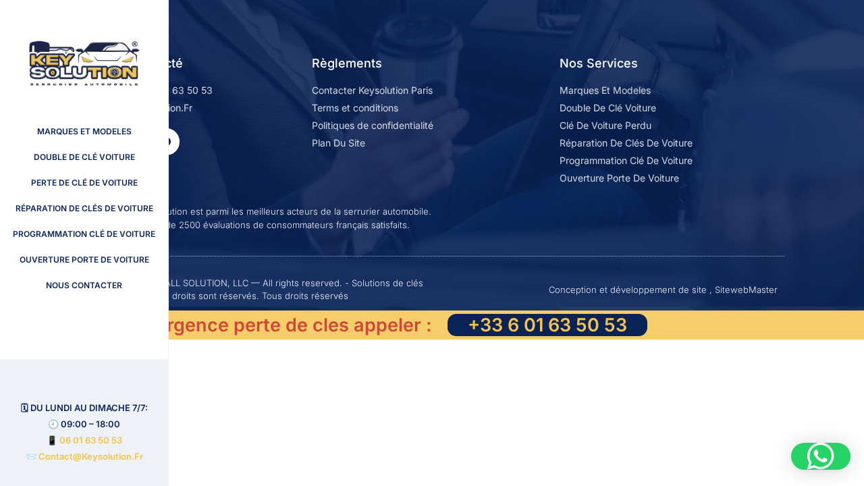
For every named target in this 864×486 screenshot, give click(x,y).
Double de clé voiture (84, 157)
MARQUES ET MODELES (84, 131)
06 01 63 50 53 (90, 440)
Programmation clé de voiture (84, 234)
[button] (820, 456)
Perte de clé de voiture (84, 183)
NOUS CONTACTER (84, 285)
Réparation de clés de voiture (84, 208)
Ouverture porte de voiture (84, 259)
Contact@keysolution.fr (89, 456)
